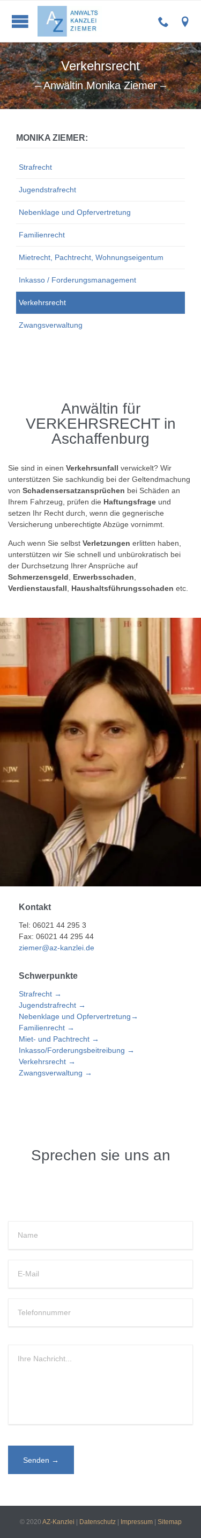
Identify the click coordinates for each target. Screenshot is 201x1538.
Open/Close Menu (20, 21)
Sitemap (170, 1522)
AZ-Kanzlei (58, 1522)
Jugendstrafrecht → (52, 1005)
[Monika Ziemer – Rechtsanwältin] (109, 21)
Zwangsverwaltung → (55, 1072)
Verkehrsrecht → (47, 1061)
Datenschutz (97, 1522)
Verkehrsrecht (42, 302)
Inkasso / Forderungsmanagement (77, 280)
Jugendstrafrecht (47, 189)
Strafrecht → (40, 994)
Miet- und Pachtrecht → (59, 1039)
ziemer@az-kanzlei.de (56, 947)
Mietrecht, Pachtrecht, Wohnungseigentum (91, 257)
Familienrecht (42, 234)
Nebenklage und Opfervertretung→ (78, 1016)
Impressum (137, 1522)
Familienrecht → (47, 1027)
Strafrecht (35, 167)
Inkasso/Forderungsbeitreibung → (77, 1050)
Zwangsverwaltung (51, 325)
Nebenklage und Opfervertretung (75, 212)
